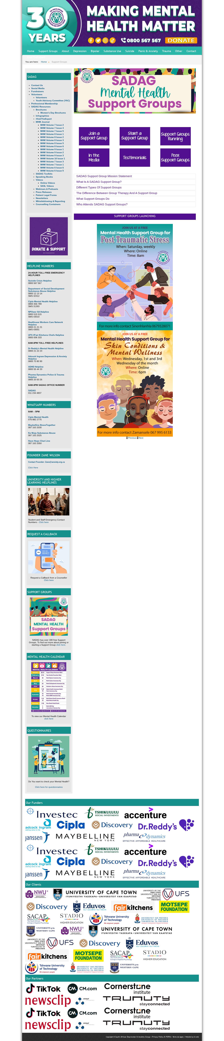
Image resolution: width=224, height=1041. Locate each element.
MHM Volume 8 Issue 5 (52, 143)
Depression (80, 51)
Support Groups (48, 51)
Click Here (33, 467)
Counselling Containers (48, 204)
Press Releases (44, 192)
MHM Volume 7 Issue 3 (52, 161)
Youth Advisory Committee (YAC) (53, 100)
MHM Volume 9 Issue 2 (52, 152)
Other (178, 51)
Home (30, 51)
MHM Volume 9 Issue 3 (52, 155)
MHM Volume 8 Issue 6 (52, 146)
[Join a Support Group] (94, 136)
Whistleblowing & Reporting (50, 201)
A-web (196, 1037)
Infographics (42, 116)
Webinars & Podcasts (47, 189)
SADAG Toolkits (44, 174)
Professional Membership (44, 103)
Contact (191, 51)
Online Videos (47, 183)
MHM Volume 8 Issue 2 (52, 137)
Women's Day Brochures (53, 113)
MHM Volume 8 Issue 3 (52, 140)
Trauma (166, 51)
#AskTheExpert (36, 57)
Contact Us (37, 85)
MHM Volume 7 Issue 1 (52, 164)
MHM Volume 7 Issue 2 (52, 125)
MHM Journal (43, 122)
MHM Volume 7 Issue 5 (52, 131)
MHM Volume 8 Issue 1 (52, 134)
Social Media (37, 88)
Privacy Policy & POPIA (161, 1037)
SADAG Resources (41, 106)
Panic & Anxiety (148, 51)
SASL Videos (47, 186)
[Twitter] (98, 40)
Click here (44, 522)
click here (60, 645)
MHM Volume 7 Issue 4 (52, 128)
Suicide (129, 51)
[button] (131, 438)
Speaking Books (44, 177)
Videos (39, 180)
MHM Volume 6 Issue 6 (52, 167)
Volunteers (36, 94)
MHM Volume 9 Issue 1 (52, 149)
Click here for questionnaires (49, 787)
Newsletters (42, 198)
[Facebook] (91, 40)
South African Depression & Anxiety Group (132, 1037)
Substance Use (112, 51)
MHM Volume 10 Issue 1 (52, 158)
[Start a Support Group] (135, 136)
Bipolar (95, 51)
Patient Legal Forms (46, 195)
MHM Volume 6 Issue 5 (52, 170)
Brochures (41, 109)
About (65, 51)
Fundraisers (37, 91)
